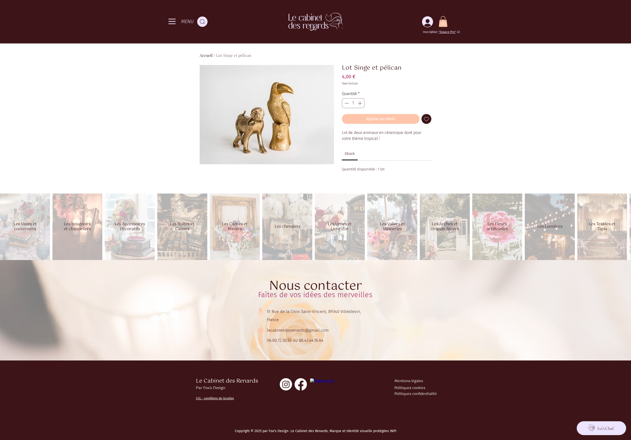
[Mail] (260, 330)
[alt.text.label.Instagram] (286, 384)
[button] (443, 21)
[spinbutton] (353, 103)
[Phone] (260, 340)
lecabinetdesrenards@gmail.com (298, 330)
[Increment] (360, 103)
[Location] (260, 311)
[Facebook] (301, 384)
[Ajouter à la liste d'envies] (426, 119)
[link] (350, 154)
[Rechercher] (202, 21)
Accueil (206, 55)
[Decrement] (346, 103)
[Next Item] (622, 226)
